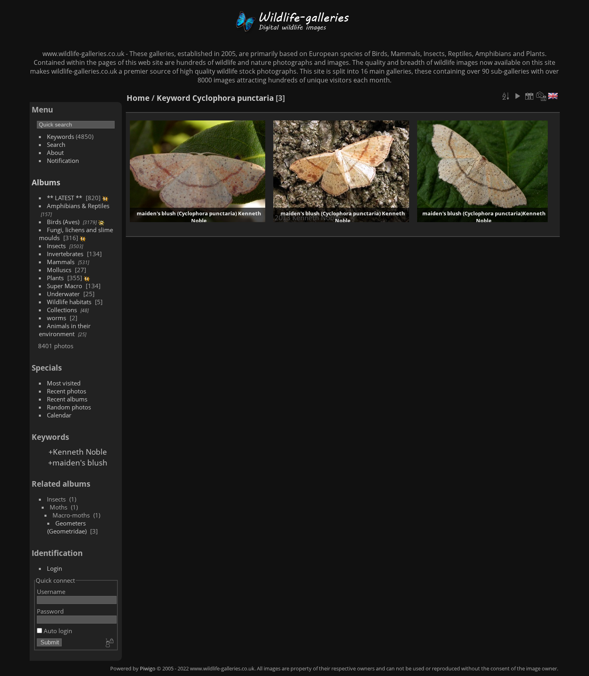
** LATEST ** (64, 198)
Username (51, 592)
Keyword (173, 97)
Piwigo (147, 668)
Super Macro (64, 286)
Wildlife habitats (69, 302)
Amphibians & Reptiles (78, 206)
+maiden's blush (77, 462)
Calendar (59, 415)
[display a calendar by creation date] (541, 96)
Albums (46, 182)
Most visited (64, 383)
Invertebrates (65, 254)
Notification (63, 160)
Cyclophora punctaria (233, 97)
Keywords (60, 136)
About (55, 152)
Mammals (61, 262)
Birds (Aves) (63, 222)
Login (54, 568)
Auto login (57, 631)
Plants (55, 278)
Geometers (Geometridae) (67, 527)
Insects (56, 246)
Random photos (69, 407)
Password (50, 611)
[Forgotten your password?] (109, 643)
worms (56, 318)
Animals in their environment (65, 330)
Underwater (63, 294)
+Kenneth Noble (77, 451)
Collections (62, 310)
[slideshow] (517, 96)
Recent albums (67, 399)
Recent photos (66, 391)
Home (138, 97)
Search (56, 144)
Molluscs (59, 270)
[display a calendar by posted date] (529, 96)
